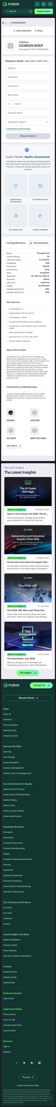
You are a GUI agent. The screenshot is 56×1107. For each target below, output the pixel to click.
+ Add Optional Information (18, 129)
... (8, 23)
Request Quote (43, 11)
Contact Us (39, 685)
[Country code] (9, 104)
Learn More (12, 446)
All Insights (26, 673)
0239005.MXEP (18, 23)
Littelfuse (24, 42)
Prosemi (26, 1077)
